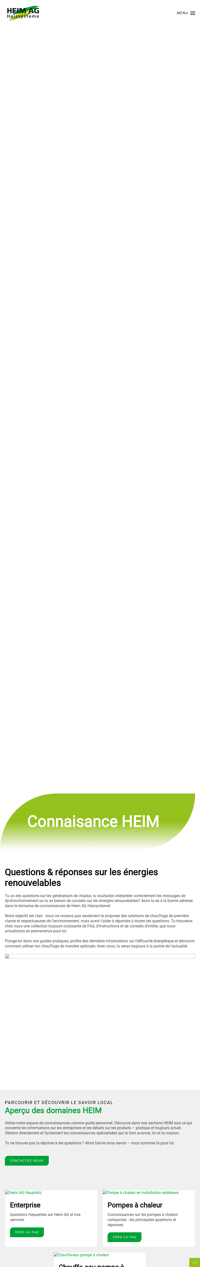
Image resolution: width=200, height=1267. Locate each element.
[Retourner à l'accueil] (23, 13)
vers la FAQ (27, 1232)
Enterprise (25, 1205)
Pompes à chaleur (135, 1205)
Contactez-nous (27, 1160)
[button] (186, 13)
